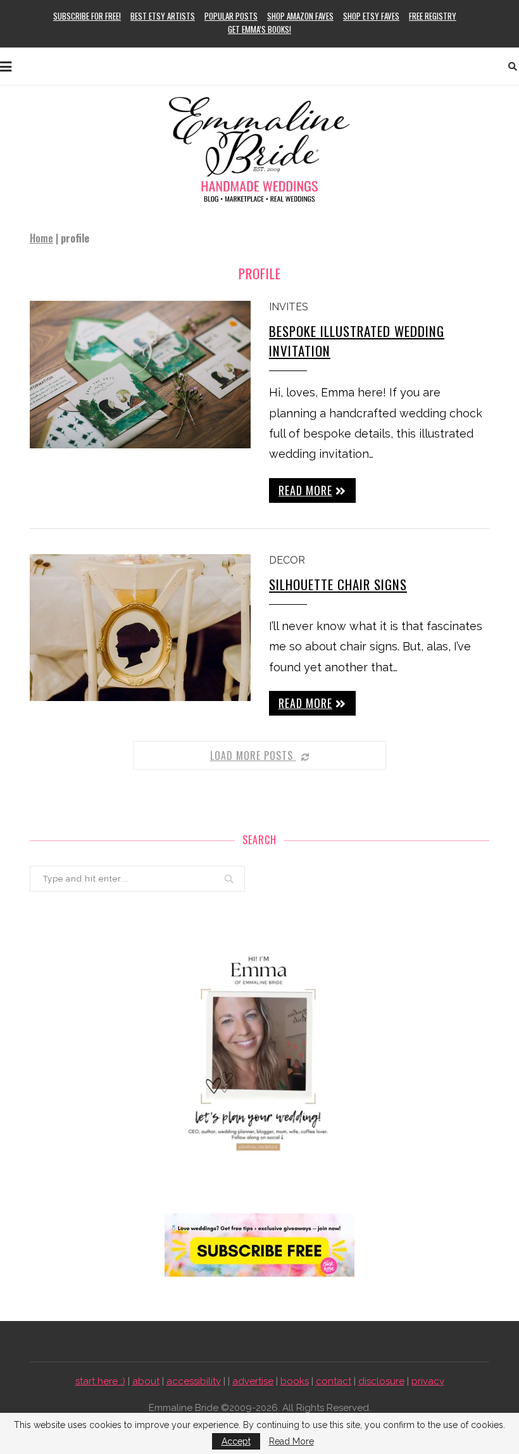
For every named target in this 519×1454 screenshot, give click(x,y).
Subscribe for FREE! (87, 15)
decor (287, 560)
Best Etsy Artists (162, 15)
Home (41, 238)
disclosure (381, 1381)
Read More (291, 1441)
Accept (236, 1441)
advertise (252, 1381)
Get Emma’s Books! (259, 29)
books (294, 1381)
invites (288, 307)
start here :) (100, 1381)
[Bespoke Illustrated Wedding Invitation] (140, 374)
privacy (427, 1381)
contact (333, 1381)
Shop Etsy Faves (371, 15)
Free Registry (432, 15)
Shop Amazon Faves (300, 15)
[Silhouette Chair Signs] (140, 628)
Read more (305, 490)
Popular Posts (231, 15)
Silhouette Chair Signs (338, 584)
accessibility (193, 1381)
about (145, 1381)
